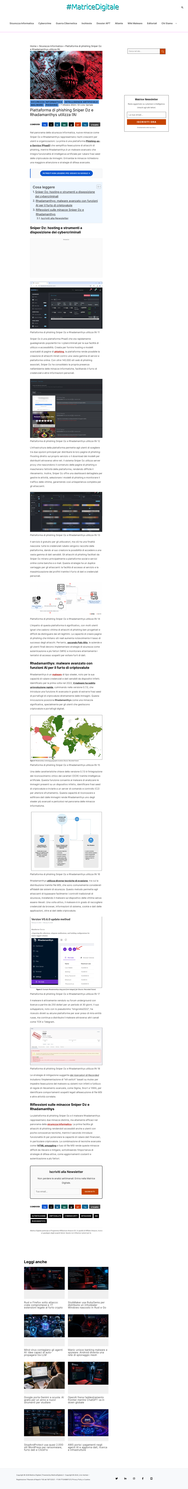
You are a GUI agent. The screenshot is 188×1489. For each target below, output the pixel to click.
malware (57, 674)
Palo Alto (83, 642)
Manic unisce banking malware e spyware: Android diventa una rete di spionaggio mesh (87, 1352)
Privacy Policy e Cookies (81, 1479)
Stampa (94, 125)
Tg (85, 125)
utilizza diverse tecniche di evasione (67, 880)
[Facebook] (143, 1479)
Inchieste (87, 23)
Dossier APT (103, 23)
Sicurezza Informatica (22, 23)
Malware (37, 105)
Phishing (52, 105)
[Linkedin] (125, 1479)
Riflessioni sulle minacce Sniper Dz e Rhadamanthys (60, 212)
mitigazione (86, 1216)
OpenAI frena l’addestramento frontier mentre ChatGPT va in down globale (86, 1400)
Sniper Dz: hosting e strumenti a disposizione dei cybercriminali (65, 194)
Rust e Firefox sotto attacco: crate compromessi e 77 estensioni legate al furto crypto (43, 1305)
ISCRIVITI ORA (146, 122)
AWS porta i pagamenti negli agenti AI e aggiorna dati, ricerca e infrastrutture (87, 1447)
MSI (96, 1216)
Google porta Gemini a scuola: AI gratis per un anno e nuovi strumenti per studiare (44, 1400)
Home (33, 46)
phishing (59, 351)
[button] (182, 7)
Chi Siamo (167, 23)
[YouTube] (151, 1479)
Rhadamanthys (39, 1221)
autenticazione (39, 1216)
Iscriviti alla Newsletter (55, 218)
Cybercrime (44, 23)
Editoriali (152, 23)
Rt (78, 125)
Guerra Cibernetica (66, 23)
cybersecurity (71, 1216)
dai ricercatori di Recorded (84, 1075)
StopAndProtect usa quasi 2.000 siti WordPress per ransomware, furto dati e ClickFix (43, 1447)
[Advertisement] (66, 259)
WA (64, 125)
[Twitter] (116, 1479)
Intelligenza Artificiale (81, 102)
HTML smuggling (47, 1145)
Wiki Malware (135, 23)
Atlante (119, 23)
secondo (72, 642)
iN (57, 125)
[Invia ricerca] (162, 51)
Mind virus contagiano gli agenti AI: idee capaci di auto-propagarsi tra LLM (43, 1352)
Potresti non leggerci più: (66, 173)
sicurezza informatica (59, 1124)
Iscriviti (90, 1192)
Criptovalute (55, 1216)
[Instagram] (134, 1479)
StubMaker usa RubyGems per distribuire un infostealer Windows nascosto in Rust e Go (87, 1305)
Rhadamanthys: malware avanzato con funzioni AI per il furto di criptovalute (67, 203)
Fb (45, 125)
